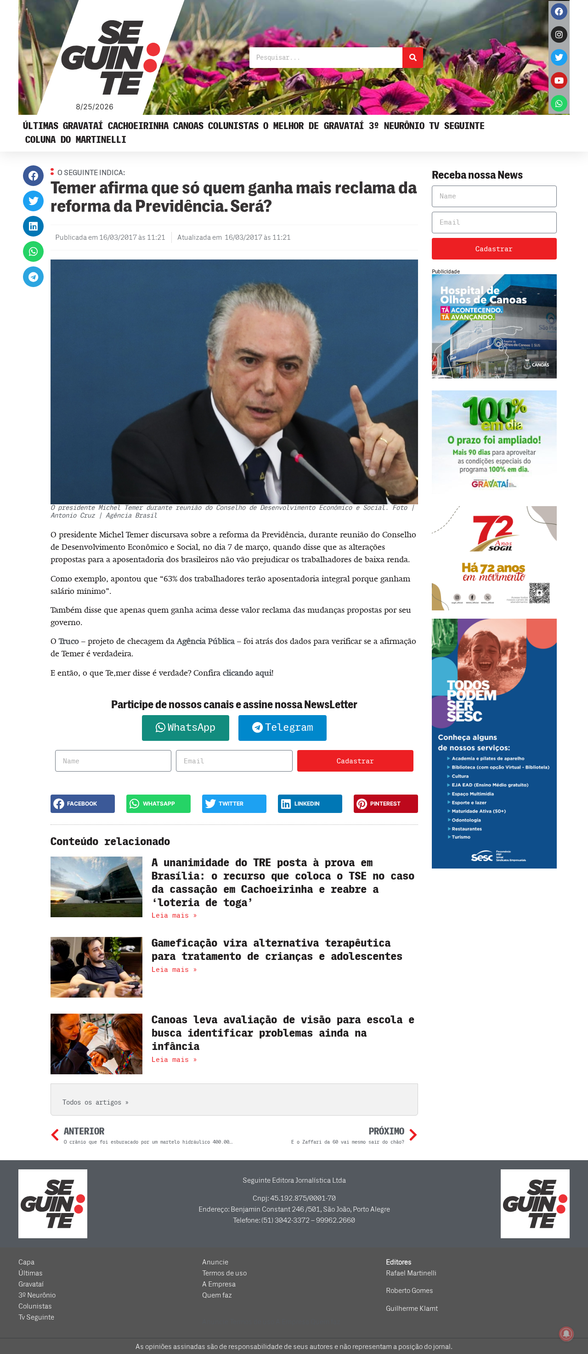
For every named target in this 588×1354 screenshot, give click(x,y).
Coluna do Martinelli (75, 140)
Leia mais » (174, 915)
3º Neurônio (396, 126)
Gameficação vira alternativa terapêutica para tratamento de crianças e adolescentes (277, 950)
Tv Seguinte (457, 126)
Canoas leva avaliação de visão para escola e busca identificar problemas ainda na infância (283, 1033)
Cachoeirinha (138, 126)
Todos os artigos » (95, 1102)
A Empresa (219, 1284)
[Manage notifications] (566, 1333)
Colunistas (233, 126)
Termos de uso (224, 1273)
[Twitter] (559, 57)
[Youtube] (559, 80)
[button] (33, 175)
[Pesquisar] (412, 57)
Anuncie (215, 1262)
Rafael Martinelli (411, 1273)
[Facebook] (559, 11)
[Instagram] (559, 34)
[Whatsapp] (559, 103)
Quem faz (217, 1295)
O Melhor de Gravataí (313, 126)
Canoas (188, 126)
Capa (26, 1262)
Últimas (40, 126)
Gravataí (83, 126)
